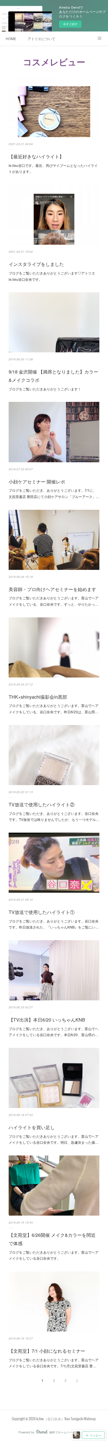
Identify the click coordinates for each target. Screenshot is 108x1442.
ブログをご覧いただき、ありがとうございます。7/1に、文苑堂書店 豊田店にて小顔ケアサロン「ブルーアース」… (54, 493)
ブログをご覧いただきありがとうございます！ (45, 388)
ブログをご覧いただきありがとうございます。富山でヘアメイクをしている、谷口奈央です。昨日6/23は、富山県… (53, 708)
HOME (11, 38)
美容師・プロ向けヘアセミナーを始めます (52, 589)
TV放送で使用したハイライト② (42, 804)
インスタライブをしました (36, 264)
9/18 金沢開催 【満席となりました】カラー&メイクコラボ (53, 375)
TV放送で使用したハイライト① (42, 912)
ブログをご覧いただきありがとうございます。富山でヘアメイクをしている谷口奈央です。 (53, 1255)
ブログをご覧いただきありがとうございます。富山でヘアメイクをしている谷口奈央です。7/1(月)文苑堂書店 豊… (53, 1362)
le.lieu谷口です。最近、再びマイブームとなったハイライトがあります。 (53, 168)
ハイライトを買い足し (32, 1127)
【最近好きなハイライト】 (36, 156)
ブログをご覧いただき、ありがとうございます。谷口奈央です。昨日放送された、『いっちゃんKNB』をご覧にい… (54, 924)
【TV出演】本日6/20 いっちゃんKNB (47, 1019)
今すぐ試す (70, 24)
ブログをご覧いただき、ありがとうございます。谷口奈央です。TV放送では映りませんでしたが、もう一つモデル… (54, 816)
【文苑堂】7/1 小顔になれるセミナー (47, 1351)
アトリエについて (41, 38)
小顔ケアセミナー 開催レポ (37, 481)
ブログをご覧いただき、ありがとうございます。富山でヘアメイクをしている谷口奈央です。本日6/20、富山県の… (53, 1031)
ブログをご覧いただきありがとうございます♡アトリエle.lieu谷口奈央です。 (52, 276)
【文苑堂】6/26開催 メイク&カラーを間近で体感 (52, 1239)
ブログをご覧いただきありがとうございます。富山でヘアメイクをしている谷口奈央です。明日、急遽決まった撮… (53, 1139)
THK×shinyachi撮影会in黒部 (38, 697)
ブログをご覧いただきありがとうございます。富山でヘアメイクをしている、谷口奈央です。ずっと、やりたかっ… (53, 601)
